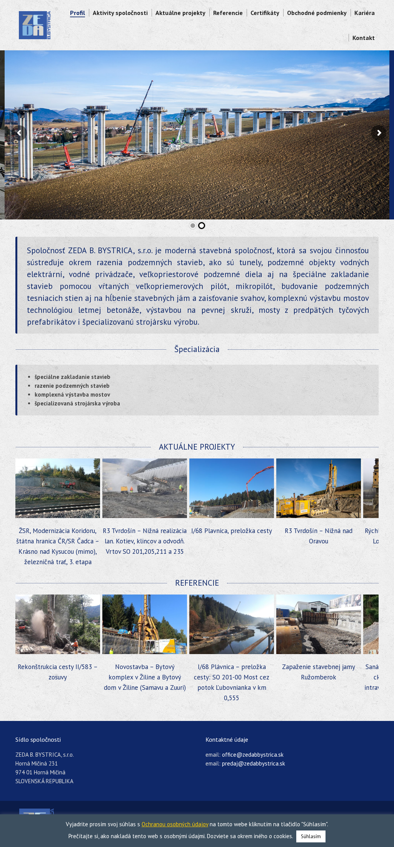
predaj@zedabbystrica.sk (253, 763)
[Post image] (57, 488)
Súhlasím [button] (311, 836)
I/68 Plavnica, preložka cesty (144, 530)
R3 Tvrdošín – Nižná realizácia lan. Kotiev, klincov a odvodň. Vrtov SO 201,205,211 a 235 (58, 541)
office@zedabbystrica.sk (253, 754)
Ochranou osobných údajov (175, 824)
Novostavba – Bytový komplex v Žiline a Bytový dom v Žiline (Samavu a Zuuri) (58, 677)
